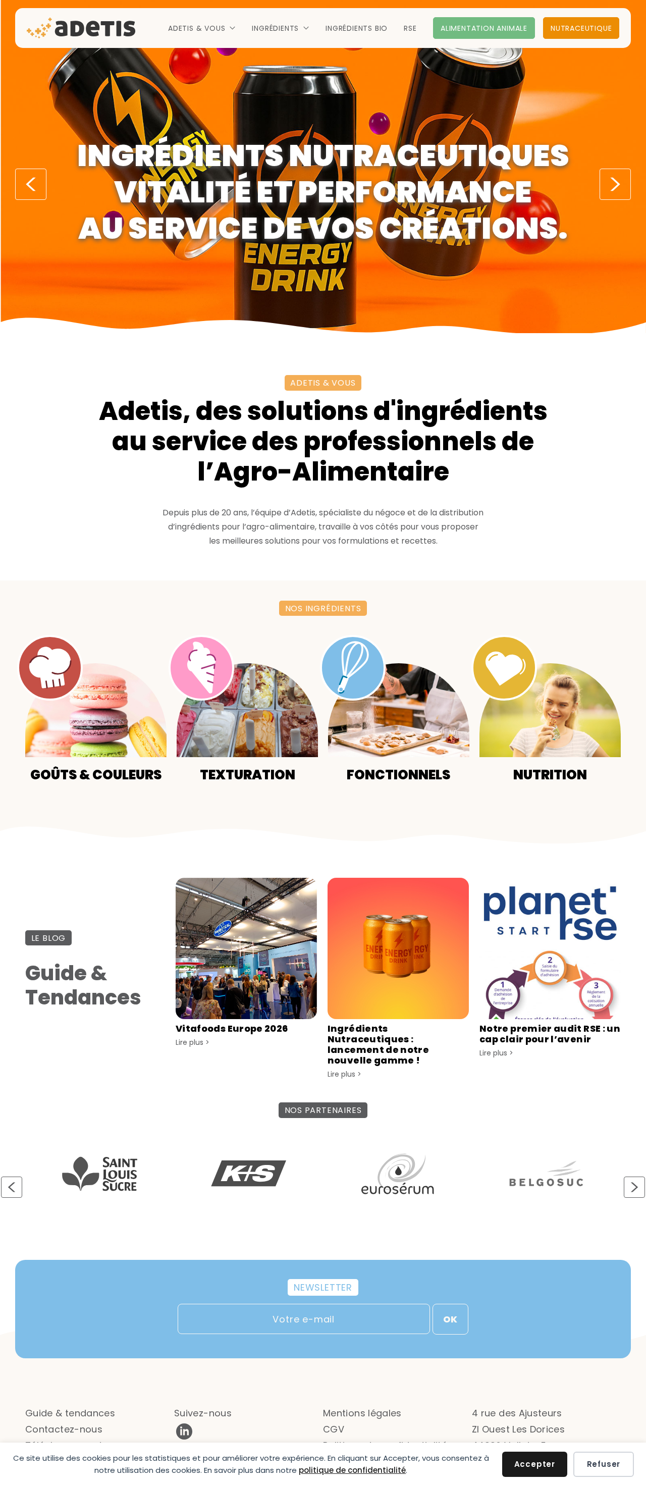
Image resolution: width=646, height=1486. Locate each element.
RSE (410, 28)
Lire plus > (192, 1042)
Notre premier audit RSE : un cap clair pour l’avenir (549, 1033)
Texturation (247, 774)
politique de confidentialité (352, 1470)
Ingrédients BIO (357, 28)
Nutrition (550, 774)
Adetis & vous (196, 28)
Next (615, 184)
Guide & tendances (70, 1413)
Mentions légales (362, 1413)
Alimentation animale (484, 28)
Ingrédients (275, 28)
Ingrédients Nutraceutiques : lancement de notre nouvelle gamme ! (378, 1044)
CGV (333, 1429)
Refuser (604, 1464)
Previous (30, 184)
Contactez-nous (63, 1429)
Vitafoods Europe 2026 (232, 1028)
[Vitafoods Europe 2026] (246, 1016)
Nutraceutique (581, 28)
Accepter (534, 1464)
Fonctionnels (399, 774)
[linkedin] (184, 1438)
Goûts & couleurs (96, 774)
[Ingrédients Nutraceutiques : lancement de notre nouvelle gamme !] (398, 1016)
